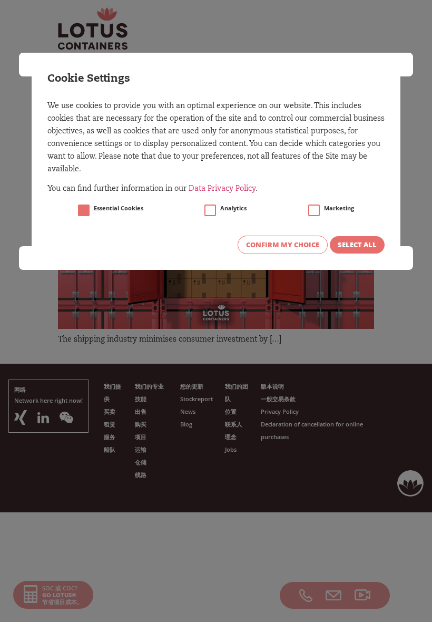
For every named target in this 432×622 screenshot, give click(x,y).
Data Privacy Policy (222, 189)
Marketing (339, 208)
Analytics (233, 208)
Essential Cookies (118, 208)
